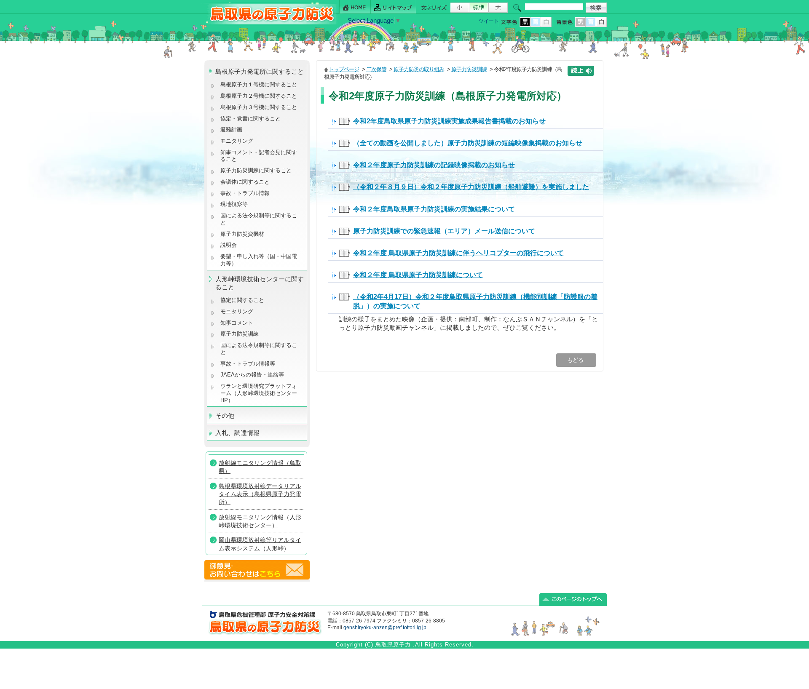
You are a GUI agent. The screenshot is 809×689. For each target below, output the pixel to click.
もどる (576, 360)
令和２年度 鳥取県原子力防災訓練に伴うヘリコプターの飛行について (458, 252)
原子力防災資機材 (242, 234)
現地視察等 (234, 204)
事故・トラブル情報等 (248, 364)
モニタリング (236, 141)
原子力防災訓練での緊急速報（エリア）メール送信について (444, 231)
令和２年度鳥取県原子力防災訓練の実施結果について (434, 209)
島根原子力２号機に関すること (258, 96)
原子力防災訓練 (239, 334)
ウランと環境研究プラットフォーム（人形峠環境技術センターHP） (258, 393)
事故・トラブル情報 (246, 193)
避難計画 (231, 129)
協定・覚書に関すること (250, 118)
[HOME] (355, 7)
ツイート (489, 21)
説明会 (228, 245)
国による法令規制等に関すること (258, 219)
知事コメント (236, 323)
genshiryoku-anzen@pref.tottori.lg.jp (384, 627)
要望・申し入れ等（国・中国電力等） (258, 260)
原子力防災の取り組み (419, 69)
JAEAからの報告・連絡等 (252, 374)
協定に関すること (242, 300)
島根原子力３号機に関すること (258, 107)
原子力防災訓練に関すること (256, 170)
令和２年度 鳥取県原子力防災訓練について (418, 274)
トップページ (344, 69)
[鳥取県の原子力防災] (269, 23)
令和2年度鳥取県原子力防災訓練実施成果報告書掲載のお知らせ (449, 121)
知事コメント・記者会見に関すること (258, 156)
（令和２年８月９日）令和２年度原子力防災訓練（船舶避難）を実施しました (471, 186)
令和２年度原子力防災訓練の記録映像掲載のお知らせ (434, 164)
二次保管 (376, 69)
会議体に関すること (245, 182)
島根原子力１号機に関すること (258, 84)
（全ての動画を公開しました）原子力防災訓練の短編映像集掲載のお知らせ (467, 143)
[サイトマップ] (393, 7)
